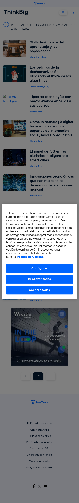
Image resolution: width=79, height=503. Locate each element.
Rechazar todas (39, 279)
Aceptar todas (39, 290)
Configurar (39, 268)
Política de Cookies (30, 257)
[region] (39, 251)
